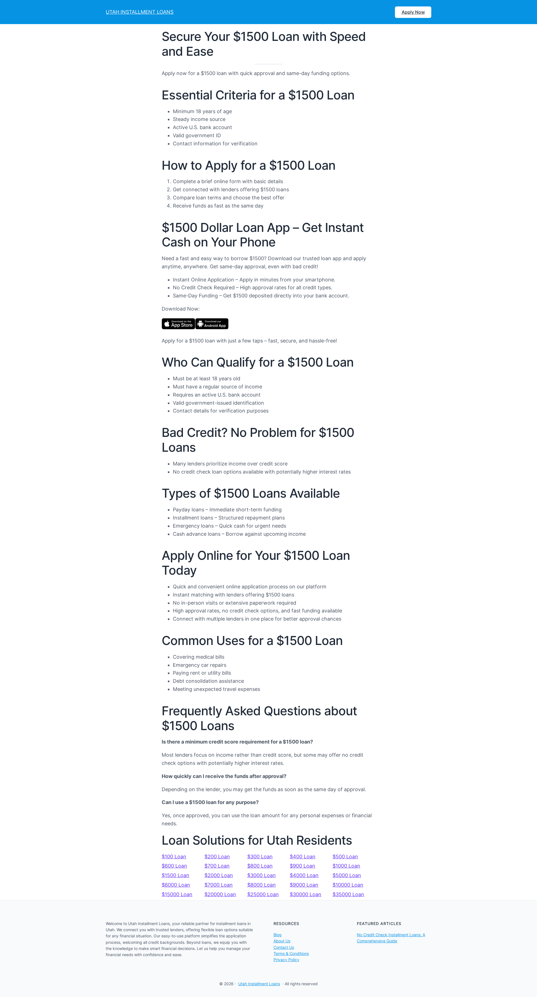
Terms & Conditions (291, 953)
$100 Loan (174, 856)
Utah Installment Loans (259, 983)
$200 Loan (217, 856)
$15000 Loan (177, 894)
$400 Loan (302, 856)
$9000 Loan (304, 885)
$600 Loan (174, 866)
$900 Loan (302, 866)
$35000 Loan (348, 894)
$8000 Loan (261, 885)
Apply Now (413, 12)
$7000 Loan (218, 885)
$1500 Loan (175, 875)
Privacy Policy (286, 959)
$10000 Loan (348, 885)
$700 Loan (217, 866)
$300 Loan (260, 856)
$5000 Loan (347, 875)
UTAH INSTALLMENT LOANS (139, 12)
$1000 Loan (346, 866)
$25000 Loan (263, 894)
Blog (278, 934)
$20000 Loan (220, 894)
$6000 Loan (176, 885)
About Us (282, 940)
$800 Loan (260, 866)
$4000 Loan (304, 875)
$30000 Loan (305, 894)
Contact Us (284, 947)
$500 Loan (345, 856)
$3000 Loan (261, 875)
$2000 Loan (218, 875)
